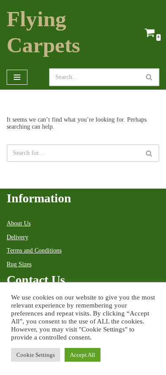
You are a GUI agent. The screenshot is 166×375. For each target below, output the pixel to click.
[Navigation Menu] (17, 77)
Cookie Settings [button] (35, 354)
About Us (19, 223)
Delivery (17, 237)
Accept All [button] (82, 354)
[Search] (149, 77)
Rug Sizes (19, 264)
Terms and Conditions (34, 250)
